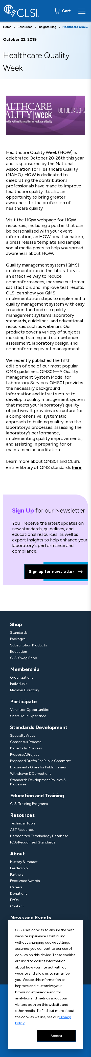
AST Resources (22, 829)
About (17, 854)
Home (7, 27)
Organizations (21, 677)
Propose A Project (24, 754)
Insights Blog (47, 27)
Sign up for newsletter (51, 571)
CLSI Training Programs (29, 804)
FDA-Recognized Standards (32, 842)
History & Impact (24, 862)
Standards (19, 632)
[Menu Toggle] (82, 11)
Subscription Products (28, 645)
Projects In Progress (26, 748)
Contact (17, 906)
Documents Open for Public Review (38, 767)
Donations (18, 893)
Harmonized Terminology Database (39, 836)
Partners (17, 874)
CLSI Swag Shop (23, 658)
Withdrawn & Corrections (30, 773)
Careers (16, 887)
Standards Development (38, 727)
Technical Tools (22, 823)
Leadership (19, 868)
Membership (24, 669)
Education (18, 651)
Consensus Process (25, 742)
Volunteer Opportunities (30, 710)
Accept (56, 1036)
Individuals (18, 684)
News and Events (30, 917)
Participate (23, 701)
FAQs (14, 900)
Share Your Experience (28, 716)
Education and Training (37, 795)
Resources (24, 27)
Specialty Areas (22, 735)
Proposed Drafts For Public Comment (40, 761)
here (77, 467)
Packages (18, 639)
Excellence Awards (25, 881)
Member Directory (24, 690)
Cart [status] (66, 10)
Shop (16, 624)
